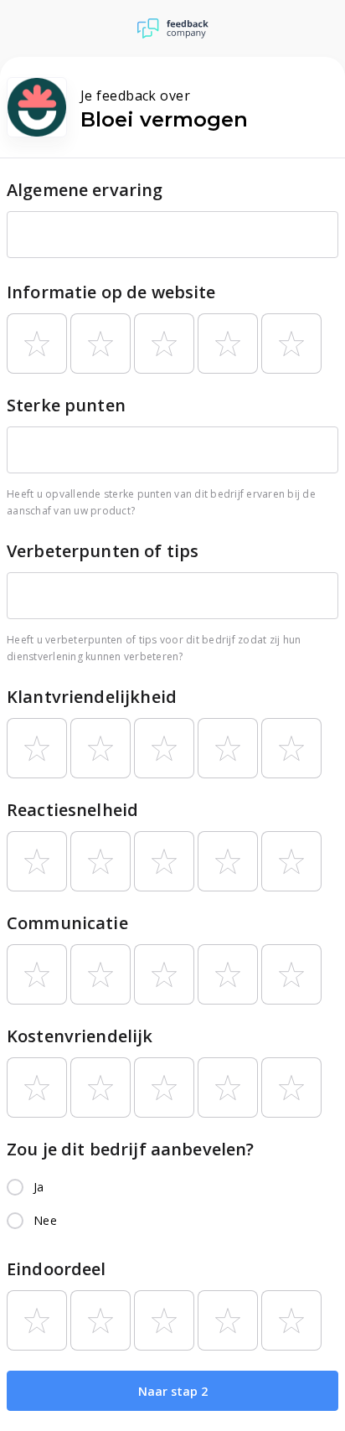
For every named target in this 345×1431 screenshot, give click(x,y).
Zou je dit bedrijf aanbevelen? (131, 1149)
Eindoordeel (56, 1269)
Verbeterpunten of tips (102, 551)
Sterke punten (66, 405)
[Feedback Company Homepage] (173, 28)
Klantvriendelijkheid (92, 696)
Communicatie (67, 923)
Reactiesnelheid (72, 809)
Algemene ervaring (85, 189)
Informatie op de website (111, 292)
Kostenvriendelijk (80, 1036)
